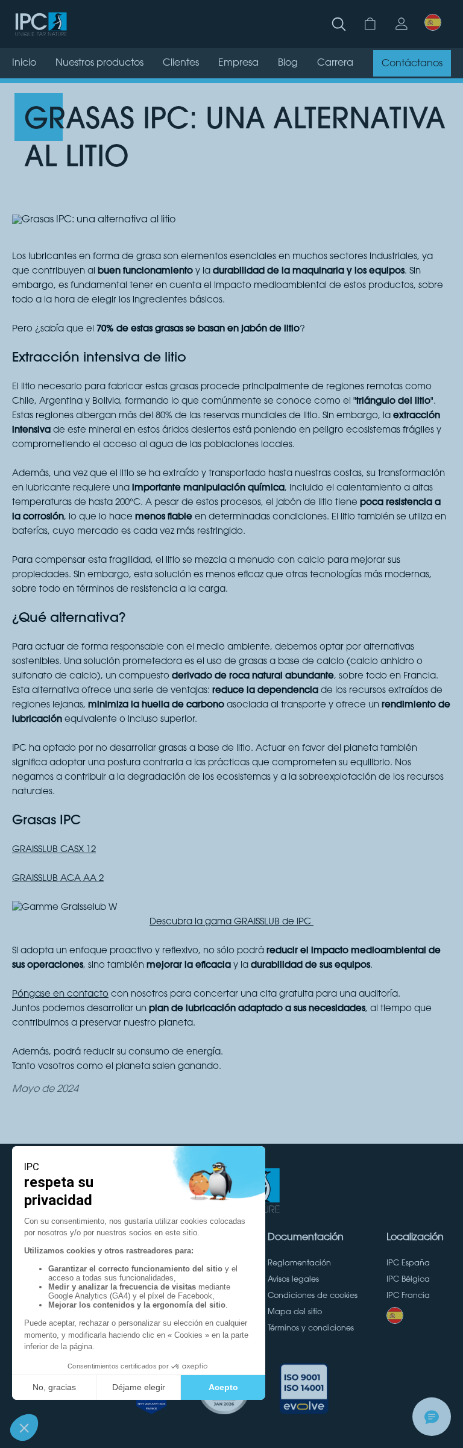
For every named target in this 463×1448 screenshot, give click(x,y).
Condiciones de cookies (312, 1296)
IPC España (408, 1263)
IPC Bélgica (408, 1279)
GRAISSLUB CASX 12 (54, 849)
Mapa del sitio (295, 1312)
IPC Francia (408, 1296)
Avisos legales (293, 1279)
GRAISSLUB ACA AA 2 (58, 878)
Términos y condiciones (311, 1328)
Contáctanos (412, 64)
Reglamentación (299, 1263)
